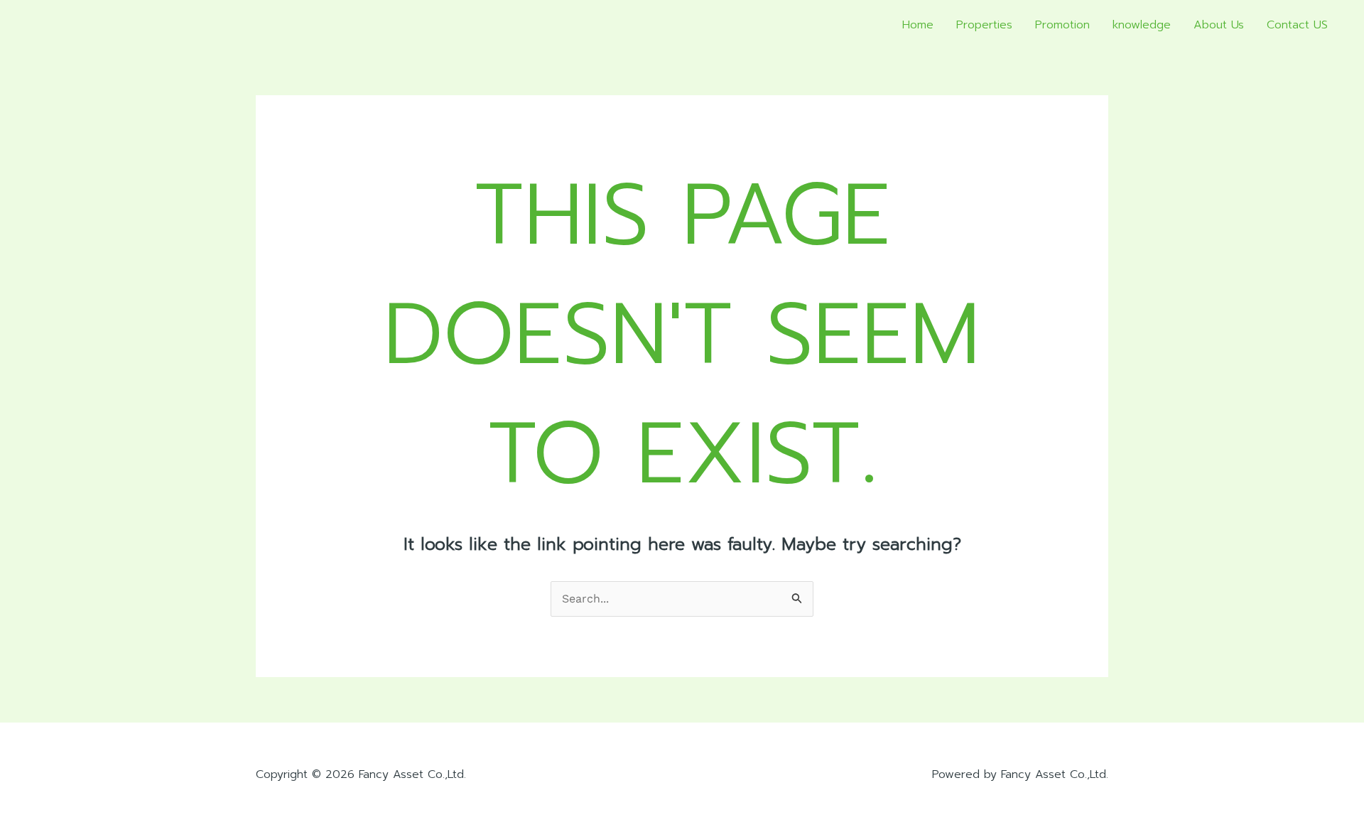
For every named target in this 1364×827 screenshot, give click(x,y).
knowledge (1142, 24)
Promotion (1062, 24)
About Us (1219, 24)
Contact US (1297, 24)
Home (917, 24)
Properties (984, 24)
